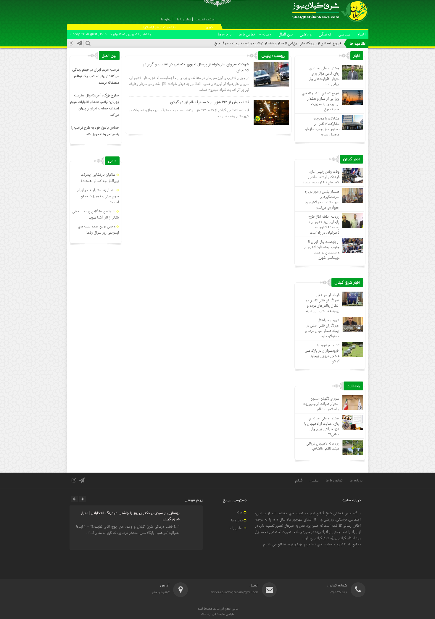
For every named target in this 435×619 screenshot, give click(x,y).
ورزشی (306, 34)
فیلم (298, 480)
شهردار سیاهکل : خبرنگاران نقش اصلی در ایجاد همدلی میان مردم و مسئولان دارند (322, 328)
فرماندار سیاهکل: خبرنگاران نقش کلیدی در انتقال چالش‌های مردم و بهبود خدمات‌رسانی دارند (322, 303)
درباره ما (224, 34)
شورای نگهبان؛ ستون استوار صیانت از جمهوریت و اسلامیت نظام (320, 404)
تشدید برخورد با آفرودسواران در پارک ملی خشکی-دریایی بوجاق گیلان (322, 353)
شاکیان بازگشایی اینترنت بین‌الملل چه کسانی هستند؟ (100, 178)
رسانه (266, 34)
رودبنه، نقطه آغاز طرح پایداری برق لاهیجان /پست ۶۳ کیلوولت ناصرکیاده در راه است (323, 225)
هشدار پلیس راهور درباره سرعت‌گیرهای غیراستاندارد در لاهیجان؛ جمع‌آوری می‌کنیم (321, 200)
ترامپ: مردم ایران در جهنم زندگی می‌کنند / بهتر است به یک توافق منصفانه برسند (95, 76)
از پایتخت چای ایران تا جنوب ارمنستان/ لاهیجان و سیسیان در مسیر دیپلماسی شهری (321, 250)
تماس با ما (247, 34)
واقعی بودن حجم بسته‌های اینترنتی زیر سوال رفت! (98, 230)
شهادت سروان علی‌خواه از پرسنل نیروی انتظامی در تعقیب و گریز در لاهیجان (196, 67)
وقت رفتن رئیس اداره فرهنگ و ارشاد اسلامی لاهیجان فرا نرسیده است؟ (321, 177)
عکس (314, 480)
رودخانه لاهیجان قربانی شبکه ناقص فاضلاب (322, 446)
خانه (239, 513)
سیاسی (344, 34)
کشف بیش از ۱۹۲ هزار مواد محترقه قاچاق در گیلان (209, 102)
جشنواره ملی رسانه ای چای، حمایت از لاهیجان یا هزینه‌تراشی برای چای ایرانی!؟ (321, 427)
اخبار (361, 34)
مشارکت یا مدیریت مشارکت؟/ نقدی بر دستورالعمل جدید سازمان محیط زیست (321, 127)
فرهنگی (325, 34)
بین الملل (285, 34)
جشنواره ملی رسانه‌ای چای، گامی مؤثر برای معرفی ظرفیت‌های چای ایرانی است (323, 76)
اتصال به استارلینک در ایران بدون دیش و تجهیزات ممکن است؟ (98, 196)
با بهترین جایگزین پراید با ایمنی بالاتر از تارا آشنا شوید (95, 215)
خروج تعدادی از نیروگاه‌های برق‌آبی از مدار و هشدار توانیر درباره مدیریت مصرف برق (277, 43)
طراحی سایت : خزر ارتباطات (217, 614)
